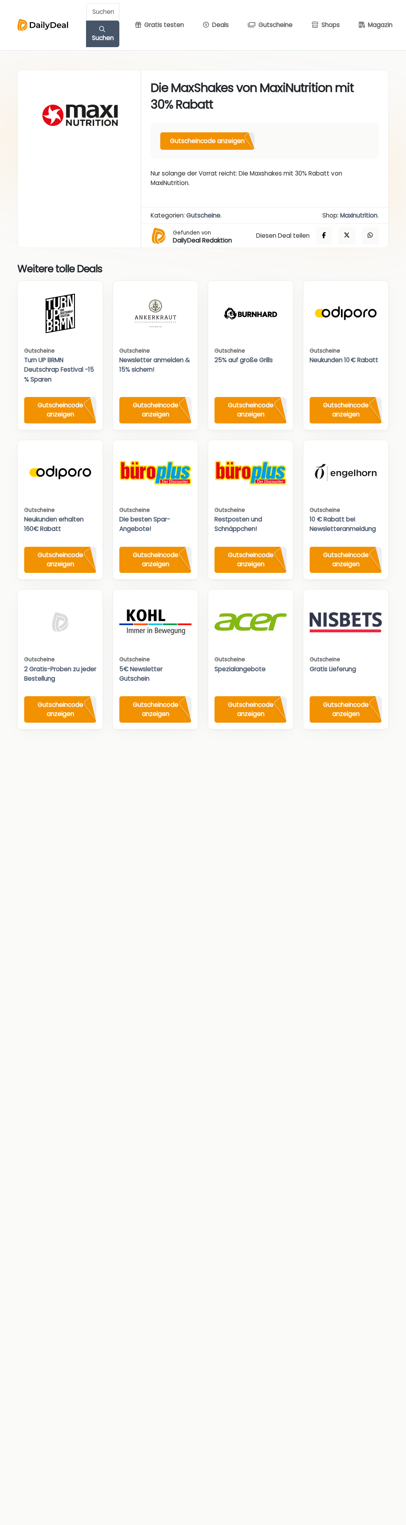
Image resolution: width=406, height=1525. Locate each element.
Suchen (103, 38)
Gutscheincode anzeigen (207, 141)
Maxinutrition (358, 215)
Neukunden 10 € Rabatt (344, 360)
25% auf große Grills (243, 360)
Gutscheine (203, 215)
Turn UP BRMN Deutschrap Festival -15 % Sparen (59, 370)
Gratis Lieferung (333, 669)
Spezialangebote (240, 669)
